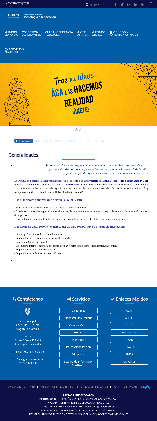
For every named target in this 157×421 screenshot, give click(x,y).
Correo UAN (78, 332)
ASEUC (129, 318)
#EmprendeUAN (42, 141)
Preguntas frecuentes (56, 386)
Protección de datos (93, 386)
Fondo (98, 33)
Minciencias (129, 332)
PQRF (26, 3)
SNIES (129, 354)
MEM (32, 386)
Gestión (32, 33)
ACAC (129, 310)
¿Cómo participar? (64, 141)
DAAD (129, 340)
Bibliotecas (78, 310)
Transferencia (59, 33)
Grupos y (123, 33)
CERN (129, 325)
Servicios (14, 50)
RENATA (129, 347)
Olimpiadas (78, 354)
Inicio (11, 33)
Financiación (78, 340)
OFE (82, 33)
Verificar (130, 386)
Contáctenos (96, 141)
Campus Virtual (78, 325)
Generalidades (23, 141)
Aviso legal (16, 386)
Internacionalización (78, 347)
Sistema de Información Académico (78, 363)
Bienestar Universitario (78, 318)
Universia (129, 361)
